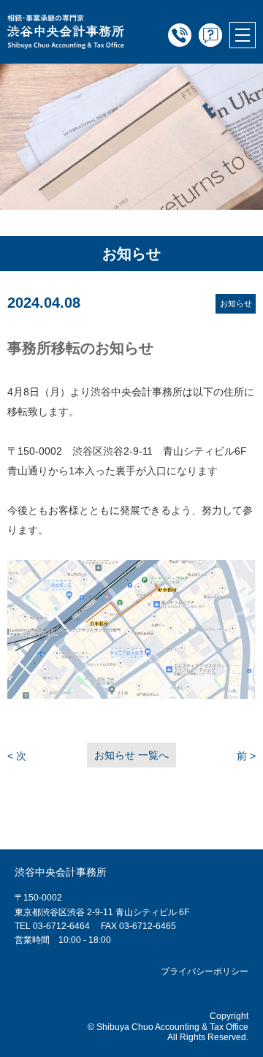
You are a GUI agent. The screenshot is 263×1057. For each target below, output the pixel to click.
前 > (246, 756)
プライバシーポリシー (204, 971)
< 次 (16, 756)
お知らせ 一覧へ (131, 755)
